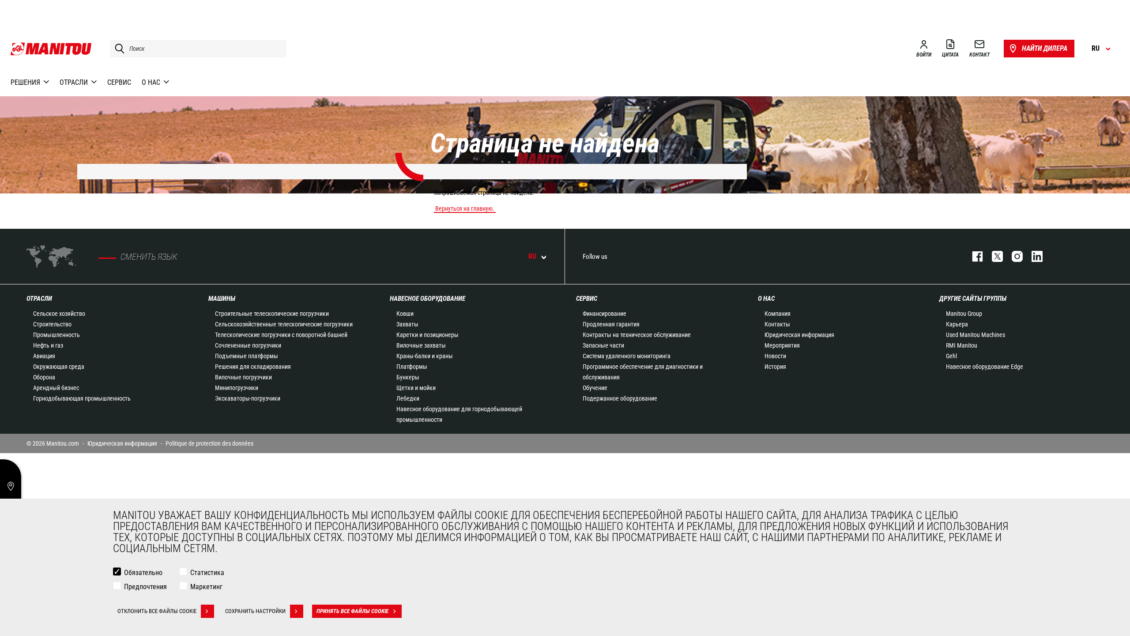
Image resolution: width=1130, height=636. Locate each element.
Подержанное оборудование (620, 398)
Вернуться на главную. (464, 208)
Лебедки (407, 398)
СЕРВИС (586, 299)
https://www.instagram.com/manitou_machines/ (1013, 256)
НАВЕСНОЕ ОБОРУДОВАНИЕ (427, 299)
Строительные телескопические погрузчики (272, 313)
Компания (778, 313)
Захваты (407, 324)
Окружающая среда (58, 366)
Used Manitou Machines (975, 334)
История (775, 366)
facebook (973, 256)
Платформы (411, 366)
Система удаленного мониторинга (626, 356)
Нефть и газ (48, 345)
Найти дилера (1044, 48)
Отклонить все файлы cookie (156, 611)
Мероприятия (782, 345)
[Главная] (51, 48)
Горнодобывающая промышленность (82, 398)
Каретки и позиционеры (427, 334)
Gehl (951, 356)
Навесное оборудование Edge (984, 366)
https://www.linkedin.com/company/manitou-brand (1033, 256)
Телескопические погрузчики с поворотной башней (281, 334)
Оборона (44, 377)
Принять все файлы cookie (352, 611)
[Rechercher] (117, 48)
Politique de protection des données (209, 443)
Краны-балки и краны (424, 356)
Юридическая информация (799, 334)
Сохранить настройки (255, 611)
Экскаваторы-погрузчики (247, 398)
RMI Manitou (961, 345)
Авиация (44, 356)
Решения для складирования (253, 366)
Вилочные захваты (421, 345)
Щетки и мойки (416, 387)
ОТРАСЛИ (39, 299)
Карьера (957, 324)
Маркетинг (206, 587)
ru (532, 256)
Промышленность (56, 334)
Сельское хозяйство (59, 313)
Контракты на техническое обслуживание (637, 334)
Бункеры (407, 377)
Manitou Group (964, 313)
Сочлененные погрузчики (248, 345)
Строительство (52, 324)
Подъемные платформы (246, 356)
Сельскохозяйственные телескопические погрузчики (284, 324)
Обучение (595, 387)
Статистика (207, 572)
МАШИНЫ (221, 299)
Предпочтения (145, 587)
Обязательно (143, 572)
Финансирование (604, 313)
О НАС (766, 299)
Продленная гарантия (611, 324)
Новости (775, 356)
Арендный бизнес (56, 387)
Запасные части (603, 345)
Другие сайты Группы (972, 299)
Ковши (405, 313)
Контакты (777, 324)
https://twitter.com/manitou (993, 256)
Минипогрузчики (236, 387)
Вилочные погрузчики (243, 377)
